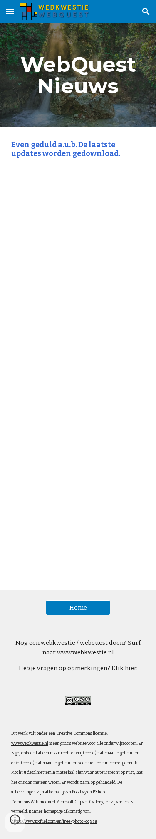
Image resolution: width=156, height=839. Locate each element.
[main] (78, 75)
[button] (10, 11)
